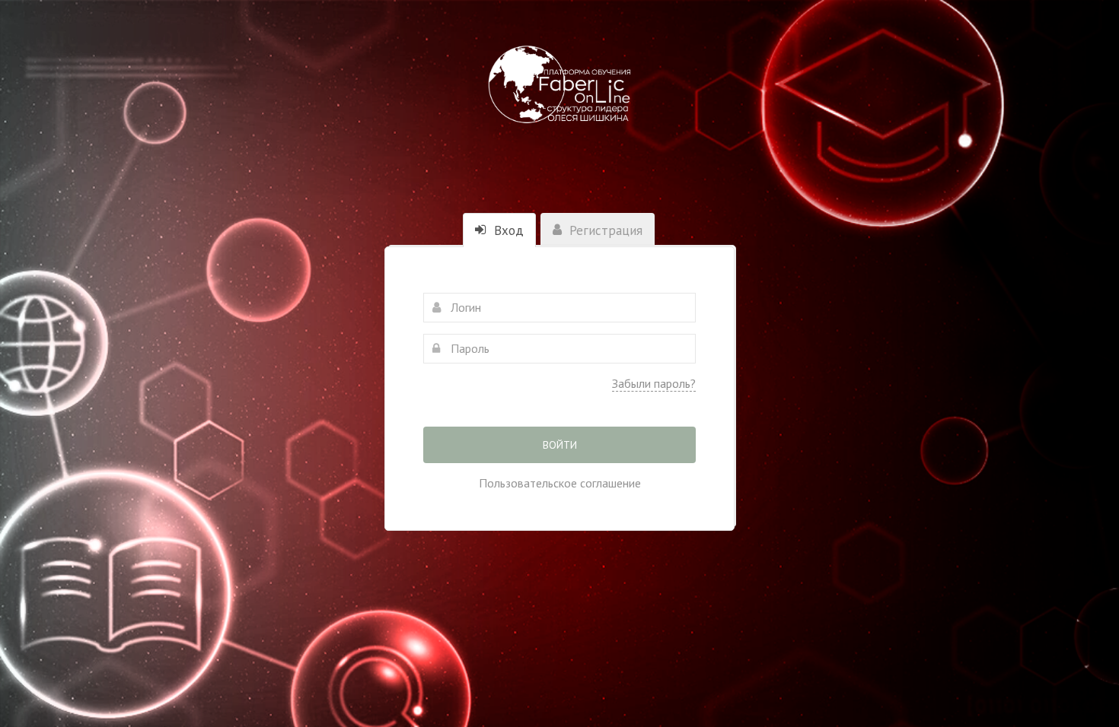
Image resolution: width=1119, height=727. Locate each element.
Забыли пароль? (654, 383)
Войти (560, 445)
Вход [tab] (507, 230)
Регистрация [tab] (604, 230)
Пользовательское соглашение (560, 482)
